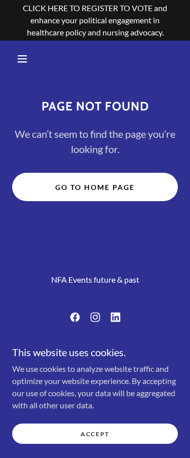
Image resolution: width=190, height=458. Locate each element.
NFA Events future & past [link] (95, 279)
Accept (95, 434)
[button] (22, 59)
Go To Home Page (95, 187)
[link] (75, 317)
